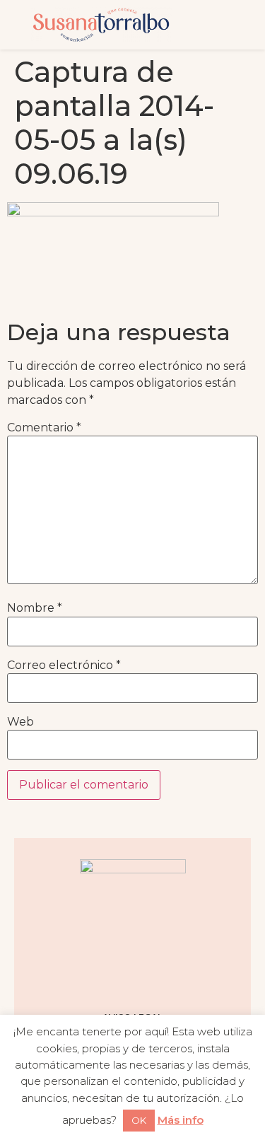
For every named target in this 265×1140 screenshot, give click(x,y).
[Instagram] (80, 977)
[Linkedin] (186, 977)
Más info (181, 1120)
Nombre (34, 608)
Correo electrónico (64, 665)
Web (20, 722)
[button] (226, 24)
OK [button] (138, 1120)
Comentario (44, 428)
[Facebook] (115, 977)
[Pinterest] (150, 977)
